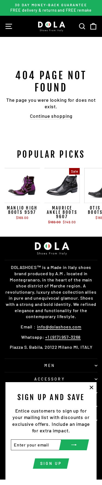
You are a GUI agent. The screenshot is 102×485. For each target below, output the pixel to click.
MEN (49, 365)
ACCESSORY (49, 379)
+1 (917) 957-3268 (63, 337)
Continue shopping (51, 116)
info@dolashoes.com (59, 326)
